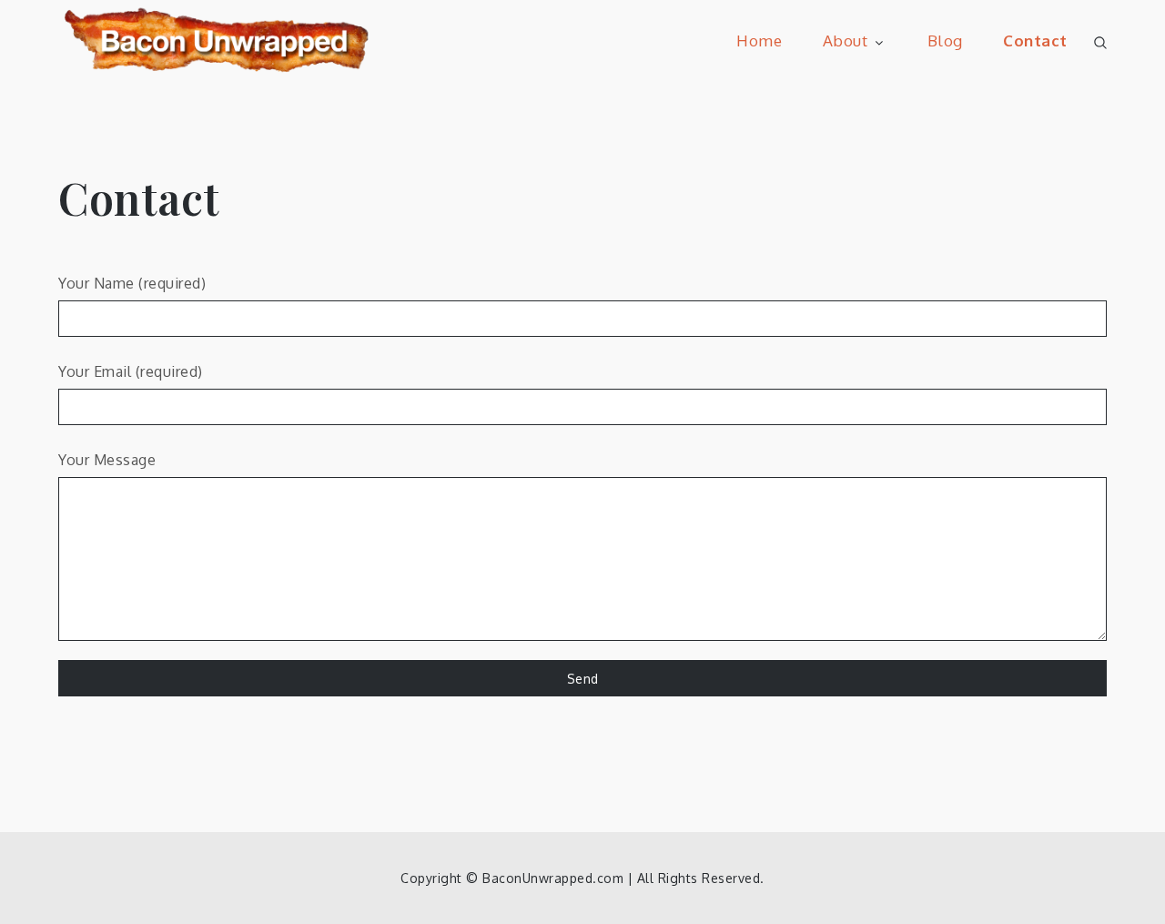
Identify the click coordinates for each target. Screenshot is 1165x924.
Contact (1035, 40)
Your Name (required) (132, 283)
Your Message (107, 460)
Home (759, 40)
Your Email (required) (130, 371)
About (845, 40)
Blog (945, 40)
